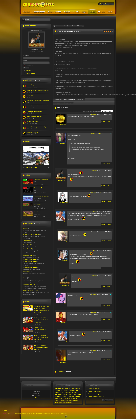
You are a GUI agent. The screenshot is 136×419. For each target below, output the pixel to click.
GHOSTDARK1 (70, 388)
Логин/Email (26, 55)
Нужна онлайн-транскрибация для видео (38, 90)
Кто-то (71, 392)
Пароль (25, 60)
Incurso (67, 392)
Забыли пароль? (31, 73)
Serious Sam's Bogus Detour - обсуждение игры (40, 127)
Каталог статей (60, 26)
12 (100, 192)
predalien (63, 124)
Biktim (35, 182)
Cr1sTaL (62, 392)
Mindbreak (65, 260)
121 (34, 108)
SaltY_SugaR (58, 394)
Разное (25, 278)
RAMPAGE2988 (59, 390)
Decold (56, 400)
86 (37, 123)
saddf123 (69, 398)
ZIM (9, 413)
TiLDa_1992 (37, 214)
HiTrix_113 (72, 394)
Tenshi (35, 190)
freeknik (59, 388)
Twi (65, 304)
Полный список (67, 402)
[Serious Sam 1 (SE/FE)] (24, 108)
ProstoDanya (58, 402)
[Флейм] (24, 87)
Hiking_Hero (30, 129)
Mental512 (65, 394)
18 (33, 102)
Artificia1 (63, 362)
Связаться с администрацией (41, 413)
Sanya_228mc (58, 398)
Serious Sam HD (27, 249)
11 (100, 114)
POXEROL (71, 396)
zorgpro (76, 392)
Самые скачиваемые (95, 391)
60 (33, 97)
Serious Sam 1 (27, 240)
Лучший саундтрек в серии (34, 111)
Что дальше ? (30, 95)
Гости (40, 49)
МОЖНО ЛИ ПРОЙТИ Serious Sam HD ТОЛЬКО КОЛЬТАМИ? (41, 320)
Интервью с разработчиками (31, 234)
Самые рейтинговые (94, 388)
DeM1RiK (74, 398)
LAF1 (64, 398)
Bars (73, 390)
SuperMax (78, 394)
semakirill (65, 400)
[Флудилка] (24, 92)
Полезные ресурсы (32, 132)
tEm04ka (77, 396)
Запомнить (30, 65)
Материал (93, 114)
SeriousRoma (37, 198)
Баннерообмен (55, 413)
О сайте (4, 410)
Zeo (36, 397)
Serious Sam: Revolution (29, 284)
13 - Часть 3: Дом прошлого (41, 188)
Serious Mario (37, 204)
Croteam (25, 228)
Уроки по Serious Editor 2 (30, 261)
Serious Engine (27, 272)
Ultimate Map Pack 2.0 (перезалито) (44, 196)
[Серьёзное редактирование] (24, 134)
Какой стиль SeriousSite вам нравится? (38, 100)
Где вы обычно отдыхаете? (34, 116)
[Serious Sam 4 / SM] (24, 97)
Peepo (61, 400)
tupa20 (71, 400)
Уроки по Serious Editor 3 (30, 267)
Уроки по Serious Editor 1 (74, 26)
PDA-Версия (63, 413)
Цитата (109, 121)
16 (48, 167)
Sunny (28, 92)
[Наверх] (66, 416)
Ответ (103, 121)
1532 (35, 87)
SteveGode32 (64, 396)
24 (44, 208)
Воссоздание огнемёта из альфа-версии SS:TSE (47, 179)
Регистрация (29, 70)
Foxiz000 (36, 206)
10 (100, 133)
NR (67, 242)
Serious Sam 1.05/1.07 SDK (30, 290)
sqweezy (75, 400)
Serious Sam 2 (27, 245)
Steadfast (63, 143)
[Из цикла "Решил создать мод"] (36, 164)
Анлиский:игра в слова (33, 85)
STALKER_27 (62, 180)
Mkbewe (77, 388)
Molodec (63, 322)
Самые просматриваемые (96, 394)
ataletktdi (29, 87)
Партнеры (18, 413)
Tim (63, 103)
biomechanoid (68, 390)
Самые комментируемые (96, 396)
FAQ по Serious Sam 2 (33, 121)
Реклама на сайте (27, 413)
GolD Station (37, 212)
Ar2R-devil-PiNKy (30, 167)
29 (33, 113)
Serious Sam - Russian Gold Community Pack (39, 106)
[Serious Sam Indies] (24, 129)
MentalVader (64, 202)
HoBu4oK (57, 396)
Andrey (64, 388)
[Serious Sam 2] (24, 124)
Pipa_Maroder (30, 123)
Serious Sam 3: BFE (28, 255)
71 (45, 192)
